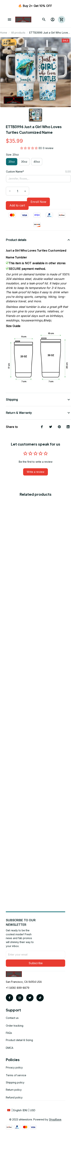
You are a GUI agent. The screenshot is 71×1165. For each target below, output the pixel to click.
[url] (55, 1120)
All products (18, 32)
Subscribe (36, 963)
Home (3, 32)
